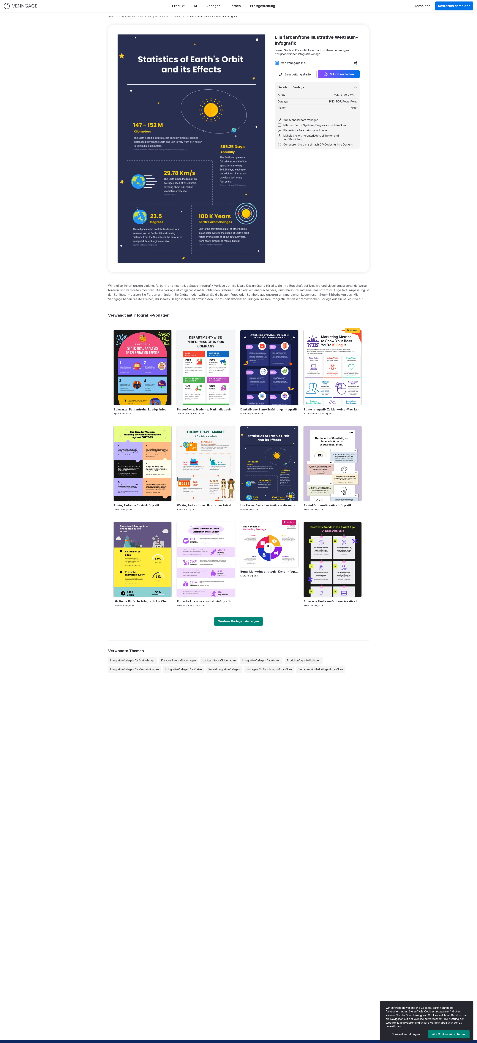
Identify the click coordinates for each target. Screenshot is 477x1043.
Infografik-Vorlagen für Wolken (261, 660)
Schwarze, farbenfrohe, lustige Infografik (142, 409)
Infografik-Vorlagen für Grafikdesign (132, 660)
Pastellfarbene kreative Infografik (328, 505)
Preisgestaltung (262, 6)
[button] (296, 74)
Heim (111, 16)
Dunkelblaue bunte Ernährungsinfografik (268, 409)
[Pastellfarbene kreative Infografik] (332, 463)
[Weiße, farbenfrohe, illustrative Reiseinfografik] (206, 463)
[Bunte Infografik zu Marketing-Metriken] (332, 367)
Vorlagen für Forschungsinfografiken (269, 669)
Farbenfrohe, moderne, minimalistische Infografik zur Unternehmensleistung (206, 409)
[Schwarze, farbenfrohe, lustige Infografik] (142, 367)
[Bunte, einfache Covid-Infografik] (142, 463)
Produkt (178, 6)
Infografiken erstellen (131, 16)
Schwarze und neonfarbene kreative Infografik (332, 601)
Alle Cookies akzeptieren (448, 1034)
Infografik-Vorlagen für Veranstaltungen (134, 669)
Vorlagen (213, 6)
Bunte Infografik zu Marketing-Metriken (331, 409)
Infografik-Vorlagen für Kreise (183, 669)
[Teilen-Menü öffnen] (355, 63)
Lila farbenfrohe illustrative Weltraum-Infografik (269, 505)
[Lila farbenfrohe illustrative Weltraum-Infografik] (269, 463)
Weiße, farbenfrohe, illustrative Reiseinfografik (206, 505)
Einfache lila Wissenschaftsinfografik (204, 601)
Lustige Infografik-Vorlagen (219, 660)
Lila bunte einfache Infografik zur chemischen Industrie (142, 601)
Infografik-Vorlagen (158, 16)
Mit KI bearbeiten (342, 74)
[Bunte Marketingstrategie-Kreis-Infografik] (269, 544)
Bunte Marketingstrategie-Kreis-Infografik (269, 571)
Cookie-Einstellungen (406, 1034)
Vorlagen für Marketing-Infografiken (320, 669)
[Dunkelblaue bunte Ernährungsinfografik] (269, 367)
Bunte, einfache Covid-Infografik (137, 505)
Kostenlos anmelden (454, 6)
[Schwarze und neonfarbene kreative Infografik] (332, 559)
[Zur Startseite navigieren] (20, 6)
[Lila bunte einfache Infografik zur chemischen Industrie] (142, 559)
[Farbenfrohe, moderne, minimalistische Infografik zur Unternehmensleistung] (206, 367)
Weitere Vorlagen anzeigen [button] (238, 621)
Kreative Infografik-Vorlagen (178, 660)
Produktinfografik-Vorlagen (303, 660)
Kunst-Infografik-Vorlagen (224, 669)
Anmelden (422, 6)
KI (195, 6)
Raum (177, 16)
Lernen (235, 6)
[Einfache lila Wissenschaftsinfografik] (206, 559)
